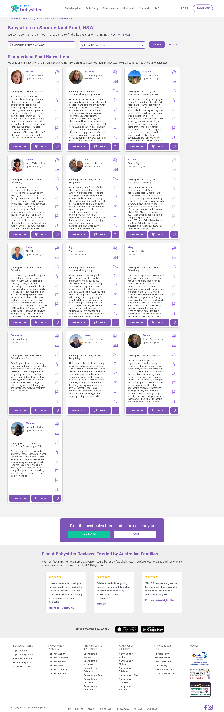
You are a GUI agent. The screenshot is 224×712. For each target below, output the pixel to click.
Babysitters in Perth (93, 675)
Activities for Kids (22, 666)
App (69, 709)
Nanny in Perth (55, 665)
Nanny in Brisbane (57, 661)
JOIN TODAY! (89, 534)
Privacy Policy (122, 709)
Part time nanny (162, 658)
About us (138, 709)
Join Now (203, 8)
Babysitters (36, 18)
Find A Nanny (92, 8)
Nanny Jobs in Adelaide (126, 688)
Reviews (79, 709)
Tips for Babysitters (23, 654)
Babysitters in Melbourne (90, 662)
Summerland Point (62, 18)
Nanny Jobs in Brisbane (126, 670)
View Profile (19, 146)
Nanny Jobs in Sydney (126, 655)
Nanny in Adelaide (57, 673)
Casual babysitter (163, 661)
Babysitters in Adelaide (90, 688)
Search (23, 18)
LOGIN (135, 534)
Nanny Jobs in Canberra (126, 681)
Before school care (164, 673)
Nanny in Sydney (56, 654)
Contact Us (145, 8)
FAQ (157, 8)
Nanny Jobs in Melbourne (126, 662)
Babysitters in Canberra (90, 681)
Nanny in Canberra (57, 669)
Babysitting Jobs (111, 8)
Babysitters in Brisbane (90, 670)
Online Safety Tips (22, 662)
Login (185, 8)
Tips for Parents (21, 650)
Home (14, 18)
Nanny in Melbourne (58, 658)
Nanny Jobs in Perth (129, 675)
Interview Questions (23, 658)
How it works (129, 8)
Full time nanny (161, 654)
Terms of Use (104, 709)
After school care (163, 669)
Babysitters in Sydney (90, 655)
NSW (47, 18)
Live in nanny (160, 665)
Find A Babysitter (73, 8)
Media (91, 709)
